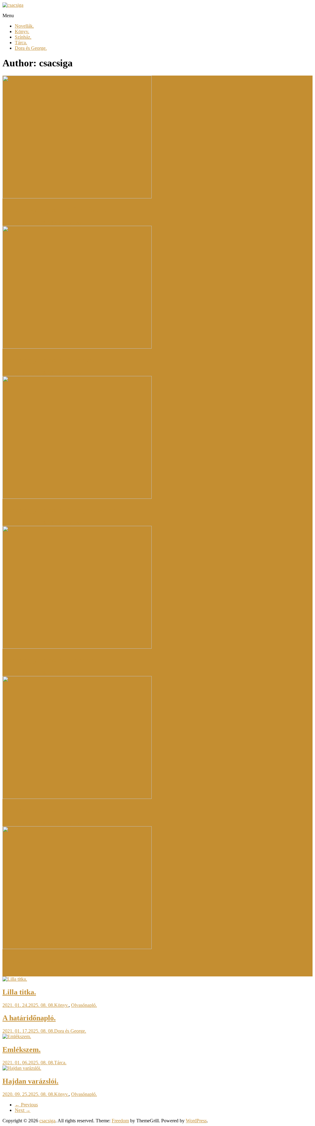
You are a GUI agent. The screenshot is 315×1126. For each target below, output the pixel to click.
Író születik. (65, 973)
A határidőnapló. (29, 1018)
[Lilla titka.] (14, 979)
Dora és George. (31, 48)
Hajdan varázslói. (30, 1081)
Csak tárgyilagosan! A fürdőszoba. (56, 210)
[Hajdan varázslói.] (21, 1068)
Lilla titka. (19, 992)
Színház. (23, 37)
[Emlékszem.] (16, 1036)
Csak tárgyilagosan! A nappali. (50, 660)
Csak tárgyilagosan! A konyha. (50, 360)
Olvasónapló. (84, 1005)
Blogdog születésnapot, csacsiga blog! (60, 960)
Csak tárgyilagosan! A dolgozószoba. (59, 510)
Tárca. (21, 42)
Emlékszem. (21, 1050)
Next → (22, 1110)
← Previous (26, 1104)
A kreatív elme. (69, 222)
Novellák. (24, 26)
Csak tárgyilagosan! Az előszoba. (54, 810)
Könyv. (22, 31)
